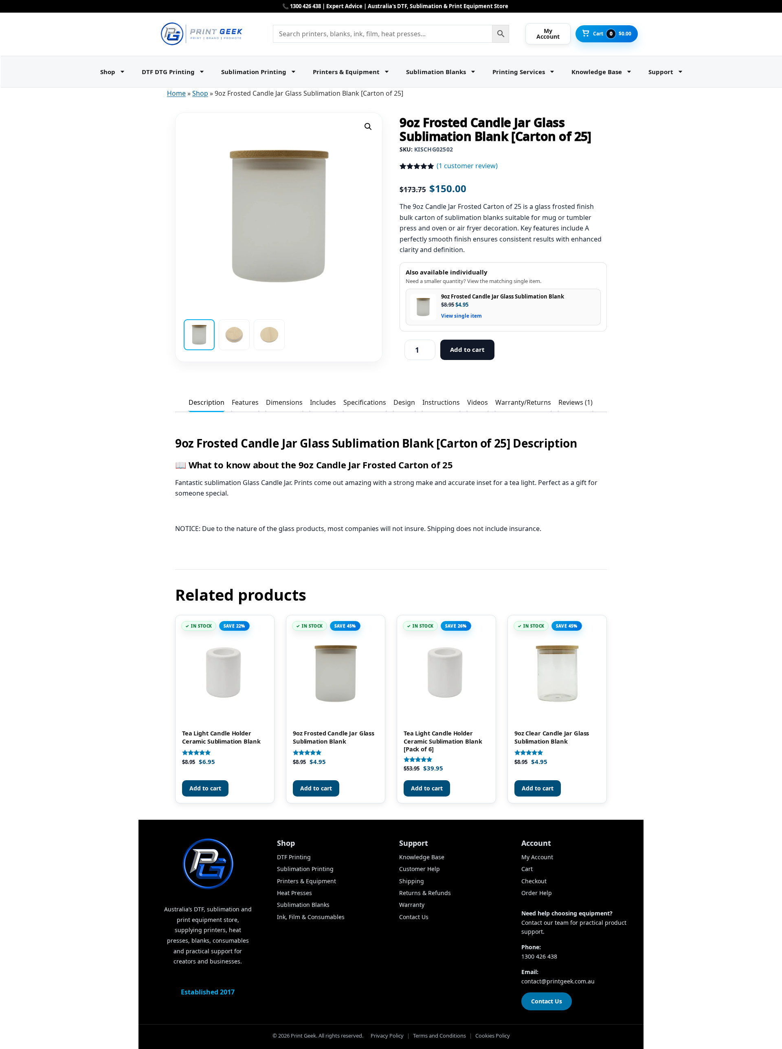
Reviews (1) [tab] (575, 402)
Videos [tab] (477, 402)
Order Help (536, 893)
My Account (537, 857)
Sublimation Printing (253, 72)
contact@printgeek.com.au (558, 981)
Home (176, 93)
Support (660, 72)
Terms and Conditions (439, 1035)
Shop (107, 72)
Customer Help (419, 869)
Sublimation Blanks (436, 72)
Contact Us (413, 917)
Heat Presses (294, 893)
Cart (527, 869)
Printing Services (518, 72)
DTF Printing (294, 857)
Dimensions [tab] (284, 402)
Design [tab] (404, 402)
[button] (368, 126)
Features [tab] (245, 402)
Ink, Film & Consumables (311, 917)
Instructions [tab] (441, 402)
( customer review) (467, 165)
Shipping (411, 881)
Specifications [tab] (364, 402)
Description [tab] (206, 402)
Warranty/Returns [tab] (523, 402)
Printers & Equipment (346, 72)
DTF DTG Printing (168, 72)
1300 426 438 (539, 956)
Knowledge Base (596, 72)
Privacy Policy (387, 1035)
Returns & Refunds (425, 893)
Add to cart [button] (205, 788)
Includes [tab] (323, 402)
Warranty (411, 905)
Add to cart (467, 349)
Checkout (534, 881)
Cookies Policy (492, 1035)
